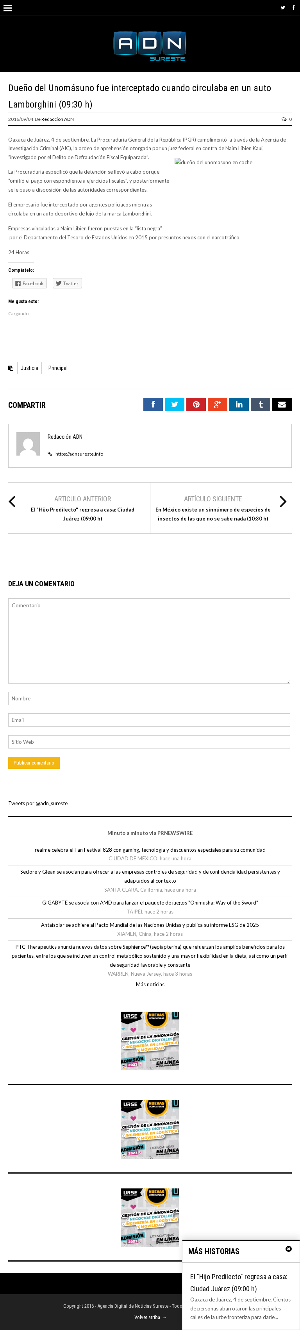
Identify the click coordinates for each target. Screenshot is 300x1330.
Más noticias (150, 984)
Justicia (29, 368)
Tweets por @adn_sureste (38, 803)
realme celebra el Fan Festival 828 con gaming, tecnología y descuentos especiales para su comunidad (150, 850)
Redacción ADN (57, 119)
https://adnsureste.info (79, 454)
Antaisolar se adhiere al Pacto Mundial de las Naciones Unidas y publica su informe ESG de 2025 (150, 925)
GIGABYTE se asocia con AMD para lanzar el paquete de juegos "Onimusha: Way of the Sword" (150, 902)
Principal (58, 368)
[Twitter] (282, 7)
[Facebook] (294, 7)
